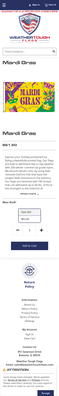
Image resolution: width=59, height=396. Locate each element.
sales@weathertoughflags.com (33, 365)
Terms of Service (29, 317)
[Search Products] (53, 51)
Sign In (36, 5)
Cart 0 (52, 5)
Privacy (36, 380)
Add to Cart (29, 245)
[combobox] (27, 51)
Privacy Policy (30, 313)
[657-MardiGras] (29, 97)
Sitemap (29, 321)
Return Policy (29, 284)
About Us (29, 304)
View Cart (29, 338)
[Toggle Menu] (2, 5)
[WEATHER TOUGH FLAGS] (29, 28)
